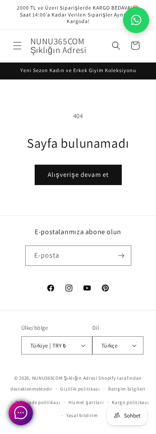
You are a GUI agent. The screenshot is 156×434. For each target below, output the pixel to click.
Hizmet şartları (86, 402)
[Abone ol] (121, 255)
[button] (17, 45)
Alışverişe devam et (78, 174)
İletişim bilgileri (127, 389)
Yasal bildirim (82, 415)
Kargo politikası (130, 402)
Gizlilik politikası (80, 389)
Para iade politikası (37, 402)
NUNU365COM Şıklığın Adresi (65, 378)
